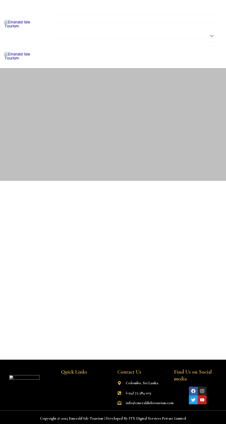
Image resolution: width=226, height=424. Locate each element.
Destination (69, 11)
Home (63, 3)
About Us (67, 34)
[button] (84, 384)
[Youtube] (202, 399)
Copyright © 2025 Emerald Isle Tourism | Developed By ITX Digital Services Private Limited (113, 418)
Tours (63, 26)
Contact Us (68, 42)
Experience (68, 19)
